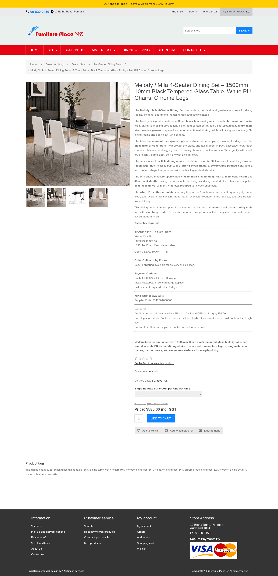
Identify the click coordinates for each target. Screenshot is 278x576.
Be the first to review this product (154, 363)
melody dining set (136, 469)
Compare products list (97, 537)
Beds (52, 50)
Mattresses (103, 50)
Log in (193, 11)
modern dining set (231, 469)
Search (88, 526)
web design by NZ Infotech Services (64, 571)
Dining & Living (136, 50)
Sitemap (36, 526)
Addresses (143, 537)
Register (177, 11)
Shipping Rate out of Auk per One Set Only (162, 388)
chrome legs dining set (198, 469)
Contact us (194, 50)
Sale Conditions (40, 543)
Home (35, 50)
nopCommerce (37, 571)
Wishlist (141, 548)
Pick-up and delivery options (48, 531)
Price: (139, 409)
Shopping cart (145, 543)
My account (144, 526)
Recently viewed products (99, 531)
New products (92, 543)
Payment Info (39, 537)
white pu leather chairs (39, 474)
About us (36, 548)
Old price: (140, 404)
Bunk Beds (74, 50)
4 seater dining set (166, 469)
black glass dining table (68, 469)
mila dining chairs (36, 469)
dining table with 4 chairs (105, 469)
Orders (141, 531)
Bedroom (166, 50)
